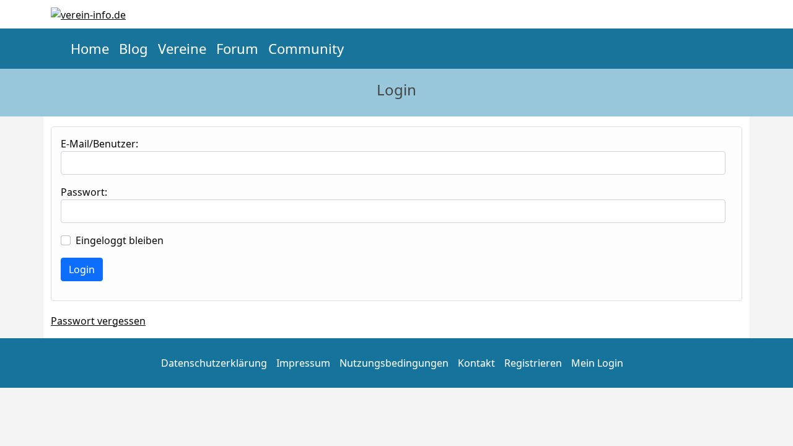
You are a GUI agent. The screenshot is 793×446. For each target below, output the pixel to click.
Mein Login (597, 363)
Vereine (182, 48)
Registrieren (533, 363)
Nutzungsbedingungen (394, 363)
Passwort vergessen (98, 321)
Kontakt (476, 363)
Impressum (303, 363)
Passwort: (84, 192)
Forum (237, 48)
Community (306, 48)
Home (90, 48)
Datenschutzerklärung (214, 363)
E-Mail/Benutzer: (99, 144)
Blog (133, 48)
